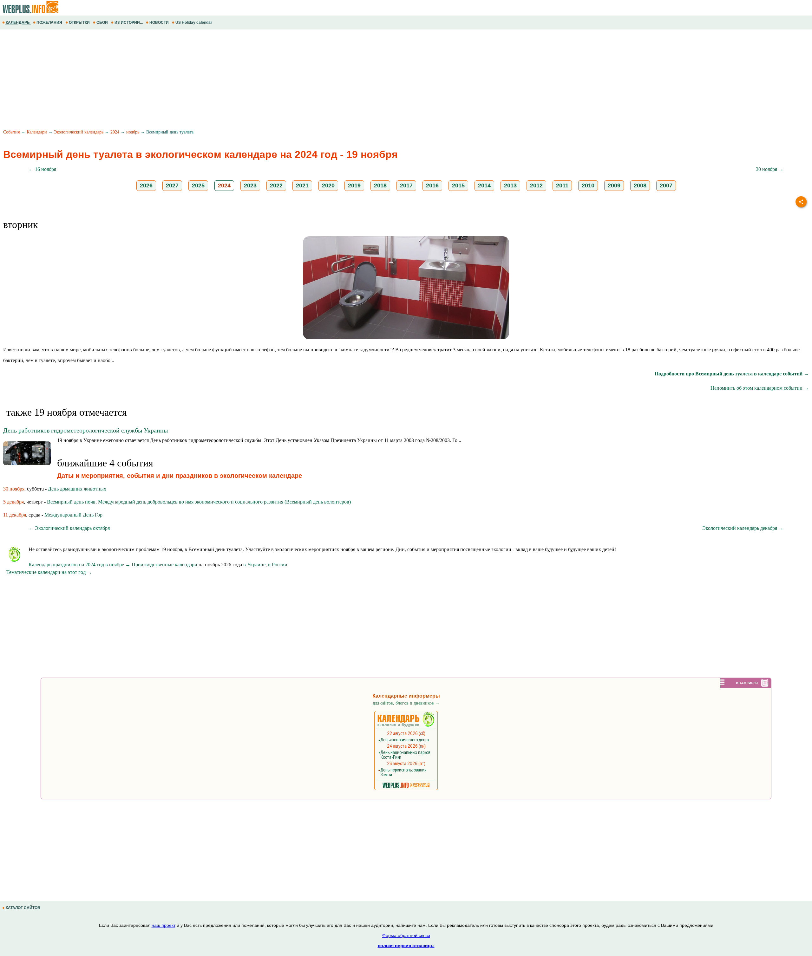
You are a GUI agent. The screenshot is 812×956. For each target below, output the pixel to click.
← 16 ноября (42, 169)
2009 (614, 185)
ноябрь (132, 132)
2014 (484, 185)
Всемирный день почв (71, 501)
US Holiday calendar (193, 22)
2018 (380, 185)
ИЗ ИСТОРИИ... (129, 22)
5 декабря (13, 501)
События (11, 132)
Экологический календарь (78, 132)
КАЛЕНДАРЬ (18, 22)
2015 (458, 185)
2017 (406, 185)
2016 (432, 185)
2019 (354, 185)
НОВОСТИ (159, 22)
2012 (536, 185)
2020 (328, 185)
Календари (37, 132)
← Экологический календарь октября (69, 528)
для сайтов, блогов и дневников (406, 703)
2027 (172, 185)
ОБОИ (102, 22)
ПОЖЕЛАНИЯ (49, 22)
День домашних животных (77, 488)
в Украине (254, 564)
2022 (276, 185)
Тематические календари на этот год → (49, 572)
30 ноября (13, 488)
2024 (114, 132)
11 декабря (14, 514)
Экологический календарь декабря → (742, 528)
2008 (640, 185)
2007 (666, 185)
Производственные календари (164, 564)
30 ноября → (769, 169)
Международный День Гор (73, 514)
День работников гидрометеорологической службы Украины (85, 430)
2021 (302, 185)
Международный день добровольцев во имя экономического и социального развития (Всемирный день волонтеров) (224, 501)
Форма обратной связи (406, 935)
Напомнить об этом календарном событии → (759, 388)
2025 (198, 185)
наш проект (163, 925)
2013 (510, 185)
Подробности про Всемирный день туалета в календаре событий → (732, 373)
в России (277, 564)
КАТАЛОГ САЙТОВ (23, 908)
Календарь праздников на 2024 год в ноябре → (79, 564)
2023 (250, 185)
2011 (562, 185)
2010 (588, 185)
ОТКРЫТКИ (79, 22)
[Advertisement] (190, 80)
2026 (146, 185)
